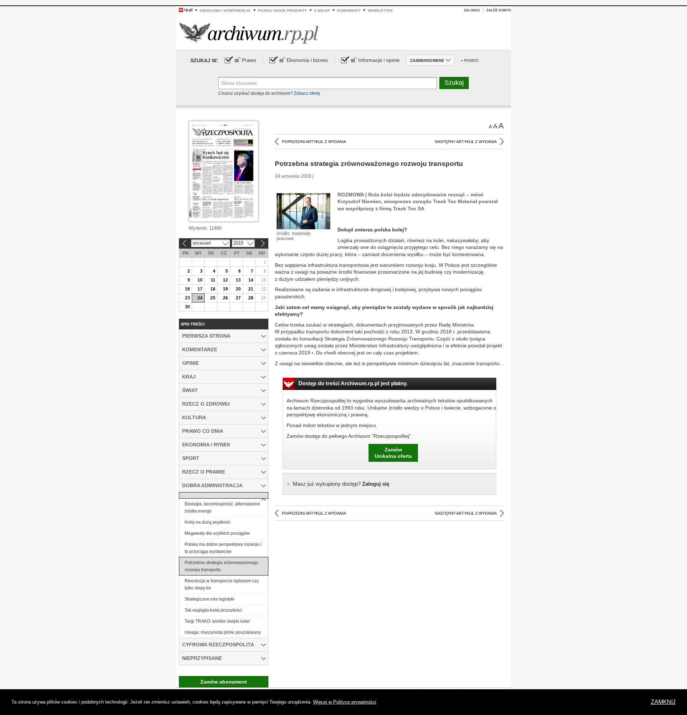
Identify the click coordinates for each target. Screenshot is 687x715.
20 (238, 289)
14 (250, 280)
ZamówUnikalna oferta (393, 453)
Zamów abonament (223, 682)
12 (225, 280)
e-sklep (322, 11)
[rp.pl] (186, 10)
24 (200, 297)
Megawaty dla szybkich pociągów (217, 533)
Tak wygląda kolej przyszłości (213, 610)
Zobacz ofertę (307, 93)
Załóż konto (498, 10)
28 (250, 297)
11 (213, 280)
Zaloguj (472, 10)
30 (187, 306)
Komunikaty (349, 11)
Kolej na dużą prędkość (207, 522)
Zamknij (663, 702)
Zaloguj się (341, 484)
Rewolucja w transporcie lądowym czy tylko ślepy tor (222, 584)
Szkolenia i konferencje (225, 11)
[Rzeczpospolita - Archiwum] (249, 33)
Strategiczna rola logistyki (209, 599)
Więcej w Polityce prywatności (344, 702)
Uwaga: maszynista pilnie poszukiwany (223, 632)
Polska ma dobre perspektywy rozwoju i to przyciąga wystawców (223, 548)
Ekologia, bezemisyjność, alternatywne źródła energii (222, 507)
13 (238, 280)
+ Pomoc (470, 60)
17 (200, 289)
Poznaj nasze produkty (282, 11)
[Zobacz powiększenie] (303, 211)
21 (250, 289)
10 (200, 280)
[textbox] (327, 83)
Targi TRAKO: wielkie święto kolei (217, 621)
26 (225, 297)
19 (225, 289)
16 (187, 289)
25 (212, 297)
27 (238, 297)
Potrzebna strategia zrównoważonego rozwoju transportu (221, 566)
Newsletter (380, 11)
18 (212, 289)
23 (187, 297)
